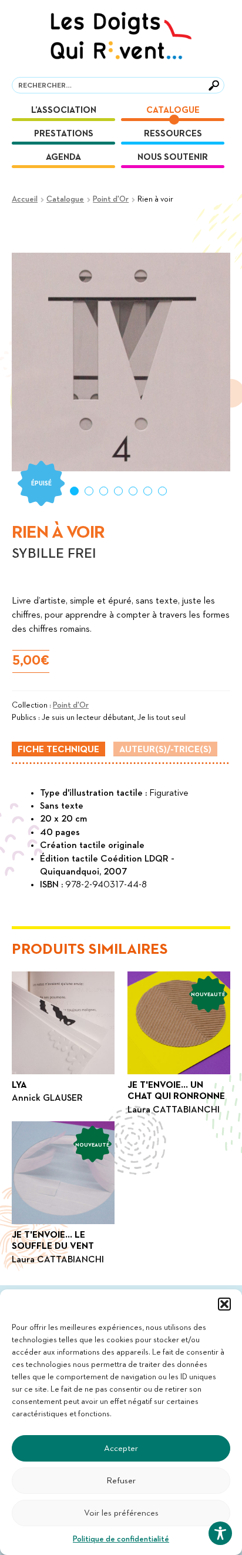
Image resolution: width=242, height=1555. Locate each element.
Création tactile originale (92, 845)
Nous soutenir (172, 157)
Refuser (121, 1480)
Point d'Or (111, 199)
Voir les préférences (121, 1513)
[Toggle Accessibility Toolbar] (220, 1533)
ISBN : (52, 885)
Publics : (27, 717)
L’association (63, 110)
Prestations (63, 133)
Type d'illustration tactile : (94, 793)
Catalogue (173, 110)
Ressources (173, 133)
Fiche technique (58, 750)
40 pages (60, 832)
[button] (224, 1304)
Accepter (121, 1448)
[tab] (58, 749)
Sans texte (61, 806)
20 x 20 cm (63, 819)
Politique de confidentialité (121, 1539)
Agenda (63, 157)
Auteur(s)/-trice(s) (165, 750)
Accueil (25, 199)
